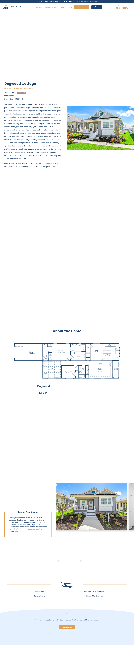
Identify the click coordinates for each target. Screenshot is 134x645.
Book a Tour (97, 7)
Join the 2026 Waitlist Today (88, 1)
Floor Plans (38, 7)
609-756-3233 (26, 88)
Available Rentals (82, 7)
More (70, 7)
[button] (58, 560)
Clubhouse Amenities (51, 7)
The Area (63, 7)
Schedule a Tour (67, 627)
